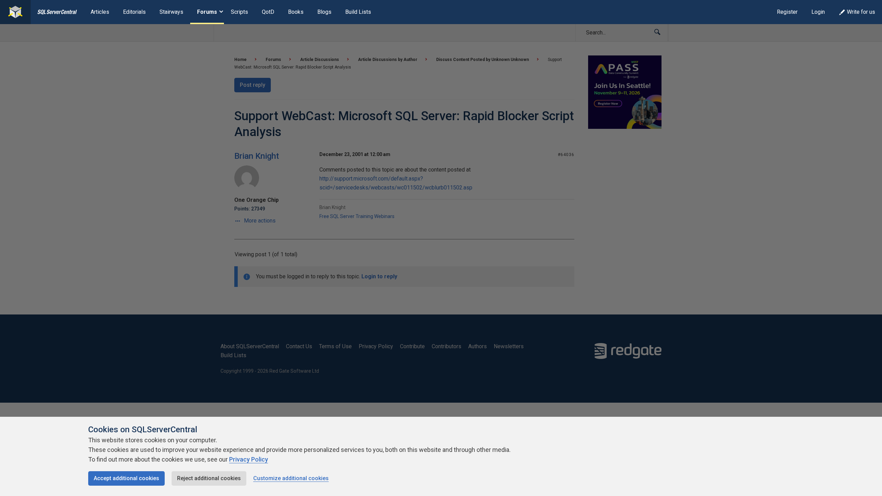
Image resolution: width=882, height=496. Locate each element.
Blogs (324, 12)
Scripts (239, 12)
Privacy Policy (248, 459)
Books (296, 12)
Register (787, 12)
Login (818, 12)
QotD (268, 12)
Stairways (171, 12)
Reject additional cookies (209, 478)
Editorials (134, 12)
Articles (100, 12)
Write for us (861, 12)
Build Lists (358, 12)
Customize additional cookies (291, 478)
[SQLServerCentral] (15, 12)
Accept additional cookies (126, 478)
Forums (207, 12)
